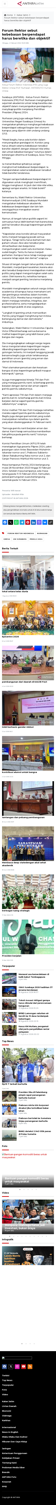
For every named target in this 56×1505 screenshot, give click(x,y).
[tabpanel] (28, 1170)
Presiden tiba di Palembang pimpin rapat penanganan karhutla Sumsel (33, 1095)
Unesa (7, 539)
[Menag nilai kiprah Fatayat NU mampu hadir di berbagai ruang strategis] (28, 891)
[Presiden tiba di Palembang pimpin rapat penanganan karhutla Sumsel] (9, 1096)
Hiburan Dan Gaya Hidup (14, 1441)
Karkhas (6, 1420)
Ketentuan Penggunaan (14, 1453)
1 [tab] (19, 1189)
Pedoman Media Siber (13, 1467)
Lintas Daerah (9, 1406)
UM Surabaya (20, 539)
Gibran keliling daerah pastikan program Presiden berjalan (24, 954)
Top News (8, 1041)
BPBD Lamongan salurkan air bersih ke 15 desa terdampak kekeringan (34, 1016)
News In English (10, 1432)
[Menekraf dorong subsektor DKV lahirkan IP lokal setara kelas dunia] (28, 572)
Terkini (5, 1375)
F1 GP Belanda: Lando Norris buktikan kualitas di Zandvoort (26, 1334)
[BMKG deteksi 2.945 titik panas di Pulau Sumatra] (9, 1135)
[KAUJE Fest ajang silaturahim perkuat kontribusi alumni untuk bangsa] (28, 753)
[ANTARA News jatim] (30, 3)
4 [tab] (32, 1189)
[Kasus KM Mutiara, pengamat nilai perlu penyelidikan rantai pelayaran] (9, 1030)
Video (5, 1193)
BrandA (6, 1472)
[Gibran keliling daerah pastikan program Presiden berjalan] (28, 936)
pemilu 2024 (36, 539)
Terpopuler (8, 966)
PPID (4, 1486)
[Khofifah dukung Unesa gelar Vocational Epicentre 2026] (28, 617)
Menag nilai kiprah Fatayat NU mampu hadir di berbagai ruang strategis (27, 909)
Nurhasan (42, 533)
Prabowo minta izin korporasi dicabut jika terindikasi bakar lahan (34, 1108)
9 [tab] (42, 1236)
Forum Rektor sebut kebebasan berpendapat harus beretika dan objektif (26, 19)
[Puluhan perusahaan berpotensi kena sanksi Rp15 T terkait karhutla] (28, 1065)
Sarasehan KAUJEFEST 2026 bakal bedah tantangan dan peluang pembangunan (24, 816)
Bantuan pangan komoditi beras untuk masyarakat (27, 1180)
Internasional (9, 1427)
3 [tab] (28, 1189)
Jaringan (6, 1448)
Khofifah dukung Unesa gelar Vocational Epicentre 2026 (24, 635)
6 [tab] (30, 1236)
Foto (4, 1146)
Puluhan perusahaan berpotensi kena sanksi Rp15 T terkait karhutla (26, 1082)
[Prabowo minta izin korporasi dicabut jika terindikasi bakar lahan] (9, 1109)
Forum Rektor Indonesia (21, 533)
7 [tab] (34, 1236)
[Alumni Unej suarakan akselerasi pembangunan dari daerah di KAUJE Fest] (28, 663)
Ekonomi (6, 1411)
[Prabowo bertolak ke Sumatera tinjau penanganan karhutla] (9, 1122)
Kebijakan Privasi (10, 1458)
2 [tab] (24, 1189)
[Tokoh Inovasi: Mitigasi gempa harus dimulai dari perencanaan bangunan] (9, 1004)
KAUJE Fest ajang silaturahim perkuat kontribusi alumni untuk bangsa (22, 770)
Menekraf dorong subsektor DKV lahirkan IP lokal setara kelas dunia (26, 590)
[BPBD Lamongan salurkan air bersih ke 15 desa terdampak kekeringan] (9, 1017)
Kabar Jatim (22, 15)
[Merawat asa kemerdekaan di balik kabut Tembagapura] (9, 978)
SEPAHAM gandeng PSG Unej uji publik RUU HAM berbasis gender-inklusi (25, 725)
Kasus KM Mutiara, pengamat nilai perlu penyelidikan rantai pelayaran (34, 1029)
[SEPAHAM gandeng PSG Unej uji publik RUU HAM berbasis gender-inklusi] (28, 708)
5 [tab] (36, 1189)
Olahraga (6, 1415)
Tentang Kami (9, 1463)
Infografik (7, 1239)
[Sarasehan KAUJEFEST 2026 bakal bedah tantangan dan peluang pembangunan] (28, 798)
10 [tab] (46, 1236)
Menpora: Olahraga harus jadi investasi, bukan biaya (25, 1226)
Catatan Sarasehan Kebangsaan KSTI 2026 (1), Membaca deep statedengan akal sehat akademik (27, 862)
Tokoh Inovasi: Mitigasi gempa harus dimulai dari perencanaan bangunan (35, 1003)
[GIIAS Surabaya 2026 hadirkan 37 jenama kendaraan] (9, 991)
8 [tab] (38, 1236)
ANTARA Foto (9, 1477)
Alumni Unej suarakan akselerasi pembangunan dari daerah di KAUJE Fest (24, 680)
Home (9, 15)
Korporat (6, 1482)
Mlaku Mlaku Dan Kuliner (14, 1437)
